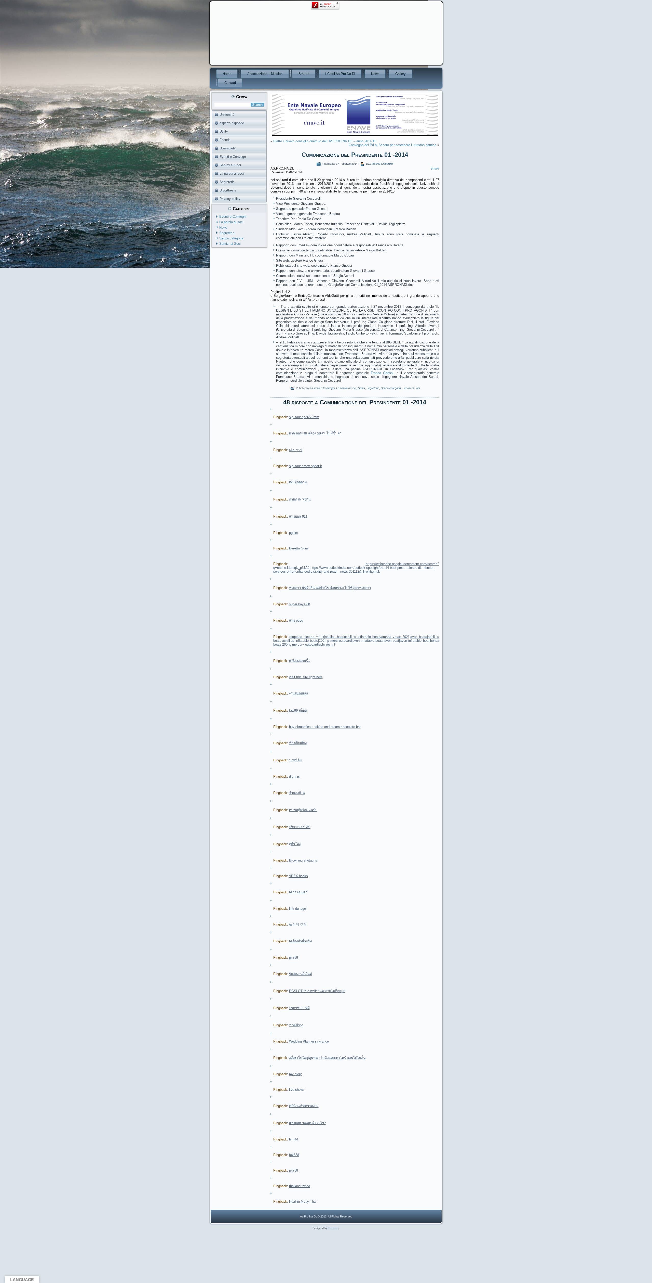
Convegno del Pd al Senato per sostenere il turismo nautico (392, 145)
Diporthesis (228, 190)
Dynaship (333, 1228)
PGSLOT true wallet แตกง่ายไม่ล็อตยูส (317, 991)
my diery (295, 1074)
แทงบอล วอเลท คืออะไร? (307, 1123)
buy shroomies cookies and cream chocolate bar (325, 727)
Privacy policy (230, 199)
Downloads (228, 148)
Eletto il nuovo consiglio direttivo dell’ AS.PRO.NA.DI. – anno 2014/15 (324, 141)
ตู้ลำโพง (295, 844)
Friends (225, 140)
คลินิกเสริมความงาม (304, 1106)
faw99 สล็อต (298, 710)
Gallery (400, 74)
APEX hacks (298, 876)
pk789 (293, 957)
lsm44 (293, 1139)
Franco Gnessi (382, 373)
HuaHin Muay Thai (302, 1201)
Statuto (303, 74)
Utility (224, 131)
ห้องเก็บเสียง (298, 743)
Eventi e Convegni (233, 157)
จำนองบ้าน (297, 793)
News (375, 74)
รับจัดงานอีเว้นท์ (300, 974)
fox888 (294, 1155)
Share (434, 168)
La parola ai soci (232, 173)
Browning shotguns (303, 860)
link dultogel (298, 908)
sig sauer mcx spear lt (305, 466)
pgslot (293, 533)
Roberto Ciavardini (381, 163)
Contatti (230, 83)
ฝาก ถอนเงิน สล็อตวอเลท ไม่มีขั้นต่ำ (315, 433)
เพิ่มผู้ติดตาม (298, 482)
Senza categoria (231, 238)
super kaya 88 (299, 604)
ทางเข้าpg (296, 1025)
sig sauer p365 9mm (304, 417)
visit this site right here (306, 677)
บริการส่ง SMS (299, 827)
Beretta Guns (299, 548)
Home (227, 74)
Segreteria (227, 182)
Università (227, 115)
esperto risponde (232, 123)
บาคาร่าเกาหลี (299, 1008)
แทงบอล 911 (298, 516)
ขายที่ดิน (295, 760)
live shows (297, 1090)
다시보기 (295, 450)
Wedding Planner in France (309, 1041)
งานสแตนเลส (298, 693)
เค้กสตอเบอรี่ (298, 892)
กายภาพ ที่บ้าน (300, 499)
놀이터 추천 (298, 924)
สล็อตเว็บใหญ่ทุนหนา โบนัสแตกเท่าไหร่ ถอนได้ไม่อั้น (327, 1058)
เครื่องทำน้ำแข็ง (300, 941)
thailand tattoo (299, 1186)
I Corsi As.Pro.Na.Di (340, 74)
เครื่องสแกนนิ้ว (299, 661)
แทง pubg (296, 620)
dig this (294, 776)
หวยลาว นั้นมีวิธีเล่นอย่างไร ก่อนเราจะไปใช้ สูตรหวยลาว (330, 588)
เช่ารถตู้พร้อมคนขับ (303, 810)
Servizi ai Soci (230, 165)
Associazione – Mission (264, 74)
